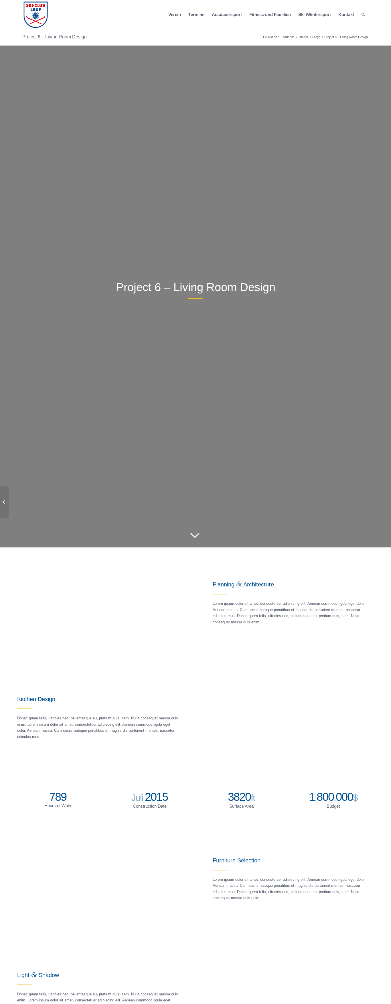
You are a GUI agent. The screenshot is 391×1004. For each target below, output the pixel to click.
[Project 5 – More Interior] (4, 502)
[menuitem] (175, 14)
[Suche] (363, 14)
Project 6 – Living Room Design (54, 36)
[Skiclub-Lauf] (35, 14)
